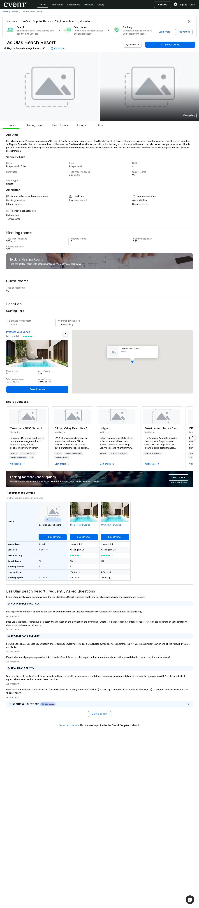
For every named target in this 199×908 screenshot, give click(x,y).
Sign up (183, 4)
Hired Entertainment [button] (18, 457)
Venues (43, 4)
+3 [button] (32, 457)
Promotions (57, 4)
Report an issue (68, 725)
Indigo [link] (104, 428)
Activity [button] (14, 453)
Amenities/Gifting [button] (28, 453)
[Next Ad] (65, 333)
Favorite (134, 44)
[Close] (189, 21)
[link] (27, 416)
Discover (88, 4)
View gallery (189, 115)
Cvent (5, 12)
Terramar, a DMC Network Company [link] (27, 428)
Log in (192, 4)
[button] (49, 86)
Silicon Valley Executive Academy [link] (72, 428)
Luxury (100, 4)
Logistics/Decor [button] (62, 457)
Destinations (73, 4)
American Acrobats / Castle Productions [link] (161, 428)
